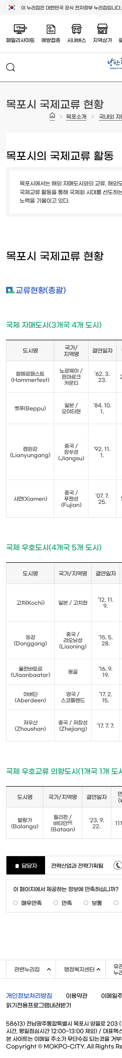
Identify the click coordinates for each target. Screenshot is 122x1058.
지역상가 (102, 39)
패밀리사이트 (20, 39)
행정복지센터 (84, 968)
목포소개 (76, 116)
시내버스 (76, 39)
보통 (97, 902)
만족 (67, 902)
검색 (10, 67)
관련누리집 (35, 968)
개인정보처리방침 (29, 995)
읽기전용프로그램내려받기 (38, 1005)
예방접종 (50, 39)
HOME (52, 116)
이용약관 (76, 995)
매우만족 (31, 902)
